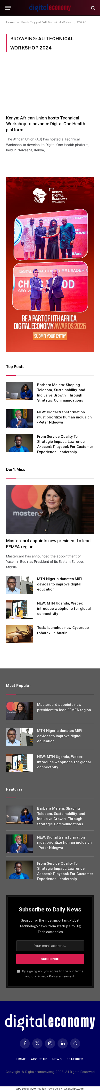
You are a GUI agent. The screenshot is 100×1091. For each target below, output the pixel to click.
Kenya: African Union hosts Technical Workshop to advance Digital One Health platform (45, 123)
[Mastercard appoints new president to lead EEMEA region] (50, 509)
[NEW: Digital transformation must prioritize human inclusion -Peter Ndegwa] (19, 418)
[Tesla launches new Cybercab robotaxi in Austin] (19, 634)
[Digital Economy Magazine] (50, 8)
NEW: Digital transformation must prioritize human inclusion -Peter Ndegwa (64, 417)
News (57, 1059)
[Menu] (8, 7)
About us (39, 1059)
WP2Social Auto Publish (31, 1088)
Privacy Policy (47, 976)
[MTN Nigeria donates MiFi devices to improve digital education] (19, 585)
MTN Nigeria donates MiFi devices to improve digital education (59, 584)
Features (75, 1059)
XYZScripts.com (74, 1088)
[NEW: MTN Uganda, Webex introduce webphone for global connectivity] (19, 609)
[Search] (92, 7)
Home (21, 1059)
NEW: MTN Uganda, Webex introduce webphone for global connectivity (64, 608)
